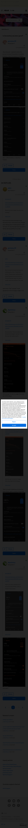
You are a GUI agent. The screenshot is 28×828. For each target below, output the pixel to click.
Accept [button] (14, 425)
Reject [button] (14, 422)
